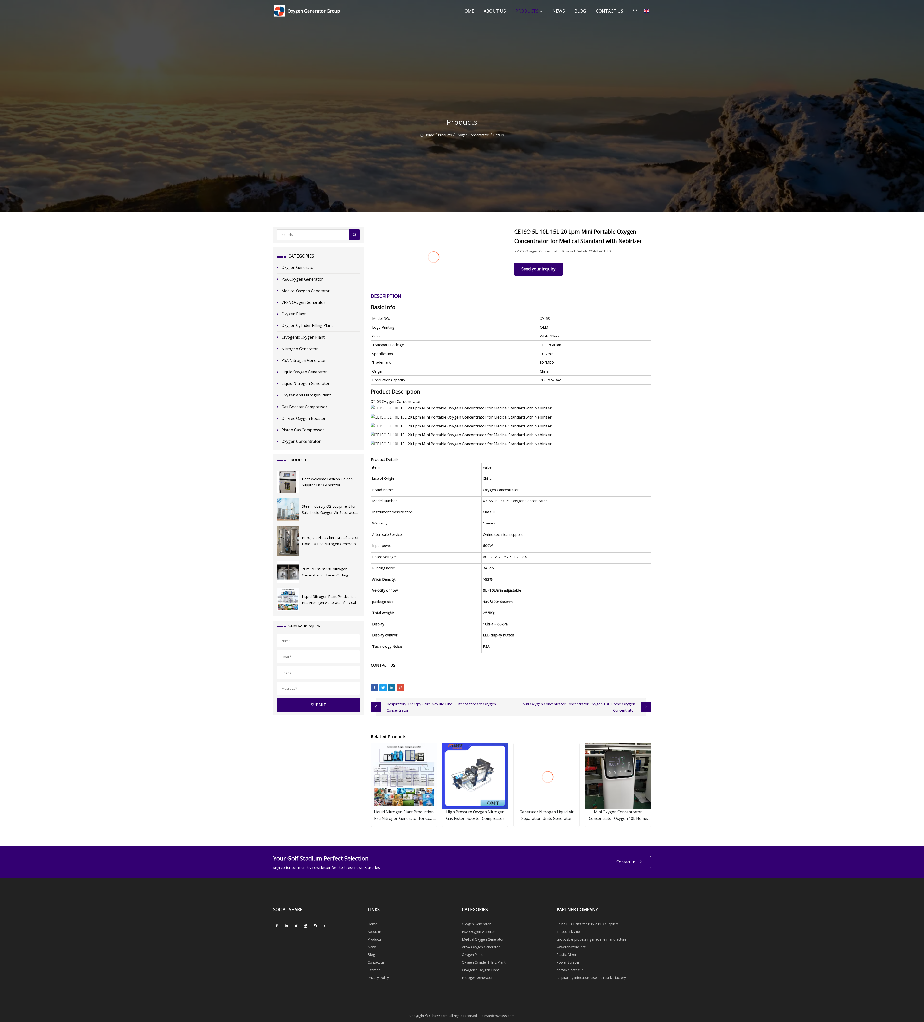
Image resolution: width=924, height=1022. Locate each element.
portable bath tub (570, 970)
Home (467, 11)
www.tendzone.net (571, 947)
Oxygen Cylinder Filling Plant (307, 325)
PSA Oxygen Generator (302, 279)
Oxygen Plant (294, 314)
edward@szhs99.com (498, 1015)
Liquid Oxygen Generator (304, 372)
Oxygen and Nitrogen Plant (306, 395)
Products (527, 11)
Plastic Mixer (566, 954)
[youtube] (305, 925)
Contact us (609, 11)
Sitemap (374, 970)
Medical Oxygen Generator (306, 290)
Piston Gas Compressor (303, 430)
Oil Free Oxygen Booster (304, 418)
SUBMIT (318, 704)
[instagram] (315, 925)
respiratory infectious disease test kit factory (591, 977)
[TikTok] (324, 925)
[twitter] (296, 925)
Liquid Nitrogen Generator (306, 383)
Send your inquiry (538, 269)
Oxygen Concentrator (472, 135)
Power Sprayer (568, 962)
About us (495, 11)
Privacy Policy (378, 977)
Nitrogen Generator (300, 348)
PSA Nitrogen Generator (304, 360)
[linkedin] (286, 925)
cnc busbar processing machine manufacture (591, 939)
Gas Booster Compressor (304, 406)
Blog (580, 11)
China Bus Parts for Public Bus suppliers (588, 924)
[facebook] (276, 925)
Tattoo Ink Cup (568, 931)
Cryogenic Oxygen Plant (303, 337)
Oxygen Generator (298, 267)
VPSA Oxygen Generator (303, 302)
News (558, 11)
